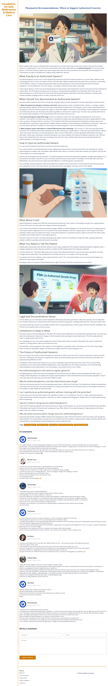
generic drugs (53, 425)
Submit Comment (27, 657)
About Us (21, 673)
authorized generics (30, 425)
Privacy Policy (23, 678)
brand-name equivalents (65, 425)
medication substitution (80, 425)
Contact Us (22, 683)
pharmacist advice (43, 425)
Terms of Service (24, 675)
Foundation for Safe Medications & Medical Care (9, 9)
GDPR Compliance (24, 680)
